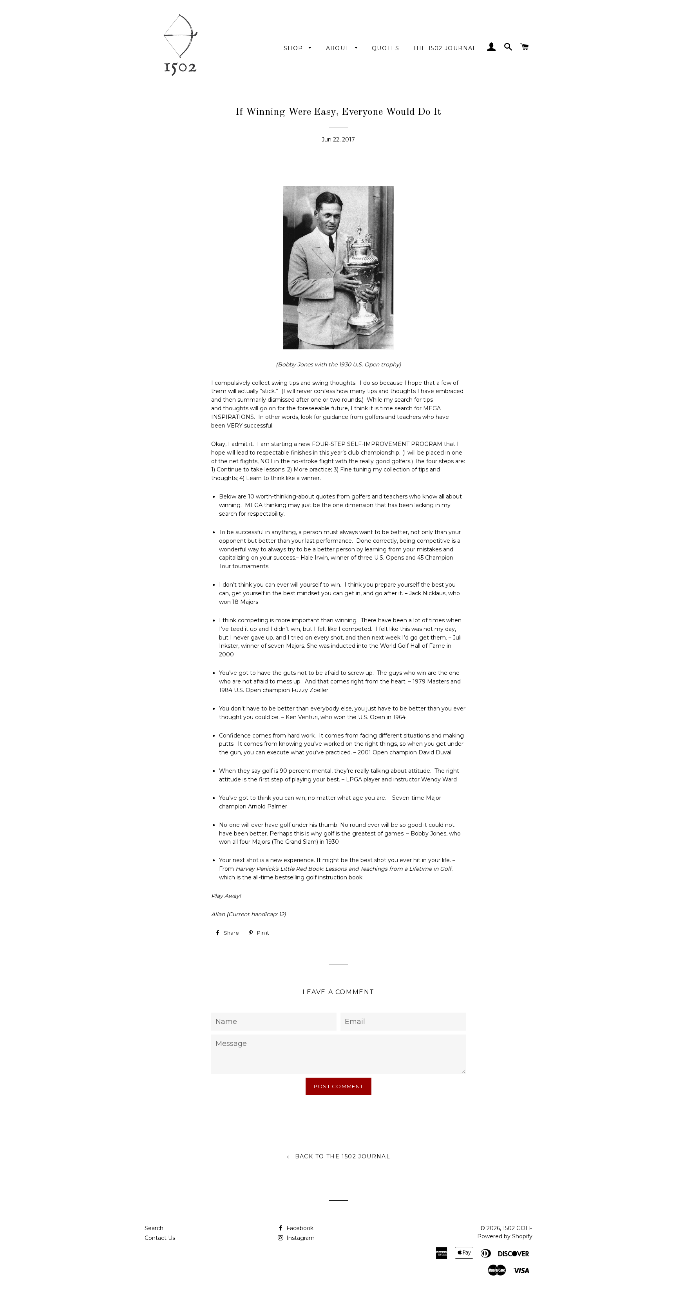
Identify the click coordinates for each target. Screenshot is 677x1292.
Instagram (300, 1237)
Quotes (385, 48)
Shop (294, 48)
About (338, 48)
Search (154, 1228)
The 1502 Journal (444, 48)
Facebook (299, 1228)
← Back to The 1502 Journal (338, 1156)
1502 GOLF (517, 1228)
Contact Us (160, 1237)
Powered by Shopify (504, 1236)
